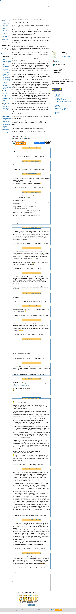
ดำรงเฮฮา (17, 394)
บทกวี (4, 28)
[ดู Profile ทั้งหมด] (66, 56)
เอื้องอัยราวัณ (58, 96)
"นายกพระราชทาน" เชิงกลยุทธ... (6, 92)
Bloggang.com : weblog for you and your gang (11, 0)
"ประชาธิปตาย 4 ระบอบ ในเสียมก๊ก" (21, 385)
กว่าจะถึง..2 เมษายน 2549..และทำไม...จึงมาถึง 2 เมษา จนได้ (6, 69)
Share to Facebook (39, 142)
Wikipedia (57, 105)
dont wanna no (58, 98)
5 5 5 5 (5, 38)
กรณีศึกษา (5, 27)
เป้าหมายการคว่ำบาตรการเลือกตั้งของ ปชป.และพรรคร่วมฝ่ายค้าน (6, 107)
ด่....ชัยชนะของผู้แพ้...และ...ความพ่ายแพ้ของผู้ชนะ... (7, 61)
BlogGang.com (58, 113)
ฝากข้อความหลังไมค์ (59, 60)
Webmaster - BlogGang (60, 99)
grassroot (57, 93)
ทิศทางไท (57, 106)
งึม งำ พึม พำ (6, 30)
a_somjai (57, 95)
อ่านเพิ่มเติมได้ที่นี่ (49, 610)
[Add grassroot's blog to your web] (64, 101)
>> (9, 45)
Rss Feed (56, 61)
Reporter (57, 112)
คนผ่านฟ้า (57, 111)
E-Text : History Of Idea (60, 109)
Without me (57, 94)
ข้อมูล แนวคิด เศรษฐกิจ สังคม (61, 108)
